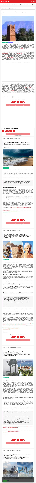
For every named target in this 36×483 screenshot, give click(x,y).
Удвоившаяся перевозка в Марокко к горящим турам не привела (14, 8)
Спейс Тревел (28, 87)
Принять (5, 480)
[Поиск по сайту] (32, 1)
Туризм (8, 4)
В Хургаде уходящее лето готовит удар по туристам (15, 230)
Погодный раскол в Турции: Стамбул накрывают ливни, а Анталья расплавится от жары (15, 347)
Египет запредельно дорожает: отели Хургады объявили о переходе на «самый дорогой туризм (18, 324)
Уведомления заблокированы (13, 105)
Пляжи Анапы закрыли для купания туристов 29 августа (15, 138)
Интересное (28, 4)
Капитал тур (19, 53)
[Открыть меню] (8, 1)
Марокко (21, 48)
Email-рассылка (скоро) (25, 105)
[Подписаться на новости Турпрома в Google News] (23, 102)
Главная (3, 8)
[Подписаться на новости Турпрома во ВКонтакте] (18, 102)
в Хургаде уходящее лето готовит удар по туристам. (21, 207)
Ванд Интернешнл (10, 57)
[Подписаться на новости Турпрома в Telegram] (12, 102)
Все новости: (3, 4)
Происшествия (14, 4)
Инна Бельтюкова (5, 53)
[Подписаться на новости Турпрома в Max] (15, 102)
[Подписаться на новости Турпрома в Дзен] (21, 102)
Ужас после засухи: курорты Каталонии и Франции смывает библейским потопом (15, 450)
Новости (6, 8)
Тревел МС (12, 90)
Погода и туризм (21, 4)
